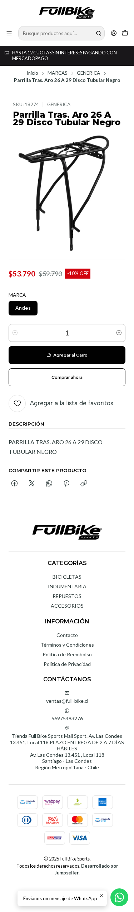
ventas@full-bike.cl (67, 701)
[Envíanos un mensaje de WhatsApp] (119, 897)
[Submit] (99, 33)
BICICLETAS (67, 577)
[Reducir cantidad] (15, 333)
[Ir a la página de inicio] (66, 12)
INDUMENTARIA (67, 586)
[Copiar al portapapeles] (84, 483)
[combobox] (61, 33)
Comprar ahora (67, 377)
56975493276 (67, 718)
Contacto (67, 635)
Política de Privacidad (67, 664)
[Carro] (125, 33)
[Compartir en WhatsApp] (49, 483)
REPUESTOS (67, 596)
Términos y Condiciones (67, 645)
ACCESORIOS (67, 606)
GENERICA (88, 73)
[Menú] (9, 33)
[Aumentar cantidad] (119, 333)
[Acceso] (114, 33)
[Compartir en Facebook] (14, 483)
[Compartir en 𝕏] (32, 483)
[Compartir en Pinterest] (66, 483)
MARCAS (58, 73)
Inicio (32, 73)
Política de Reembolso (67, 654)
